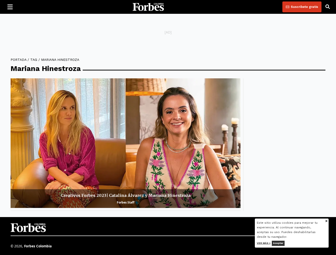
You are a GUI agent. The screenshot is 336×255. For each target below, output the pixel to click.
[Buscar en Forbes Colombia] (327, 6)
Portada (18, 60)
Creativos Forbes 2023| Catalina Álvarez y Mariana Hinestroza (126, 195)
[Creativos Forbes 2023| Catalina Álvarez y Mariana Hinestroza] (126, 143)
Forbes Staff (125, 202)
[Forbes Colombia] (148, 7)
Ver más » (264, 243)
